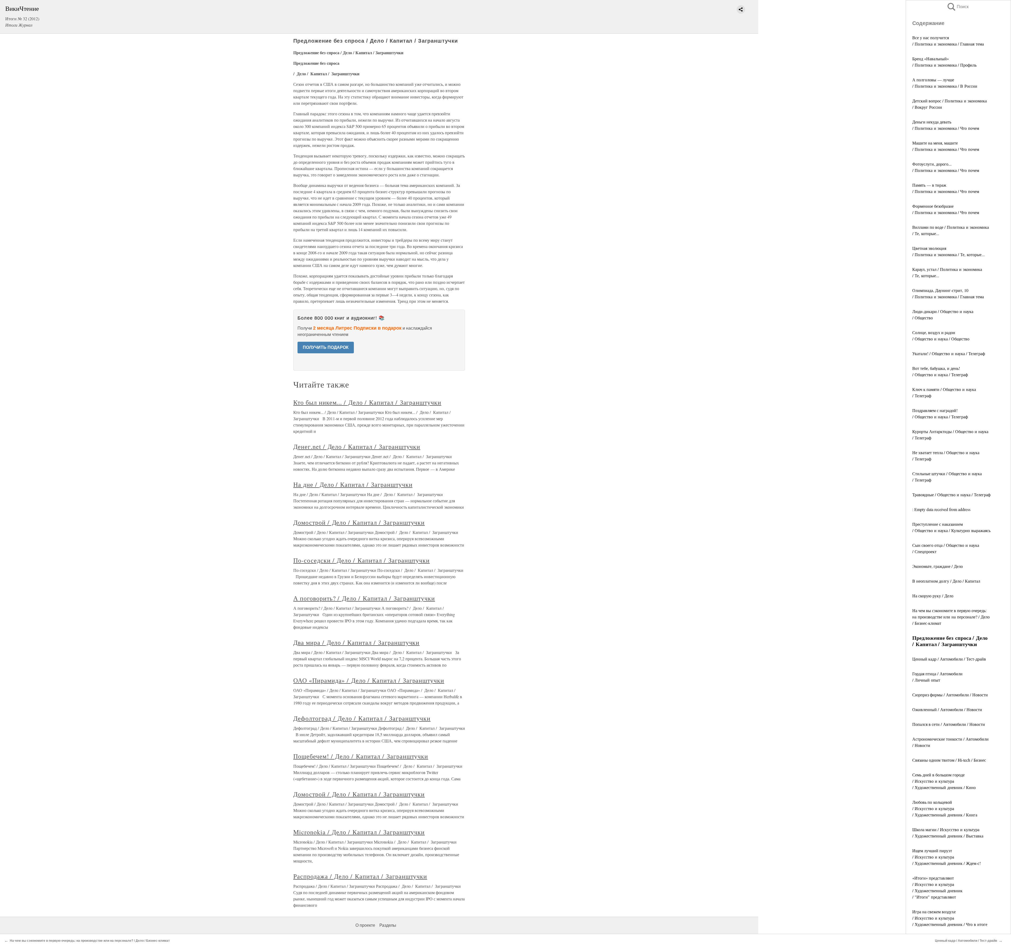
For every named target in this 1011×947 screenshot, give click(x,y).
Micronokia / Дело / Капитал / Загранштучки (359, 832)
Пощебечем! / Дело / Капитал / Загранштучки (360, 756)
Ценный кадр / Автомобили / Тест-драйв (949, 659)
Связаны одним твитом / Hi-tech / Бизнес (949, 760)
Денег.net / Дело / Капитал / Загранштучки (356, 446)
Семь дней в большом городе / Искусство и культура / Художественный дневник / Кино (944, 781)
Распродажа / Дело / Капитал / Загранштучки (360, 876)
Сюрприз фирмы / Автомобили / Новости (950, 694)
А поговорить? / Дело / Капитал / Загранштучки (364, 598)
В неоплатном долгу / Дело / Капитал (946, 581)
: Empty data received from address (941, 509)
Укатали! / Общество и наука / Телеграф (948, 353)
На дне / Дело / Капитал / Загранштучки (352, 484)
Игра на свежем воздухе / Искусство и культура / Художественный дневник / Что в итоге (949, 918)
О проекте (365, 925)
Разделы (387, 925)
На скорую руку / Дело (932, 595)
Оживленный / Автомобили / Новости (947, 709)
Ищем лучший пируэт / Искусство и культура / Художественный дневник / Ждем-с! (946, 857)
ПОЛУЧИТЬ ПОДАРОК (326, 347)
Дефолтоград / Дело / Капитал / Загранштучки (361, 718)
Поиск (957, 6)
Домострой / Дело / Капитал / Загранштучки (359, 522)
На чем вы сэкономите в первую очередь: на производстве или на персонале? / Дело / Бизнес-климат (951, 617)
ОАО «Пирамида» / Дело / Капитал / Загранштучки (368, 680)
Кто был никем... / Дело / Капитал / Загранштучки (367, 402)
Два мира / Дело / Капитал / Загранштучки (356, 642)
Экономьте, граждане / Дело (937, 566)
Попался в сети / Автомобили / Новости (948, 724)
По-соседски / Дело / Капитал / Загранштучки (361, 560)
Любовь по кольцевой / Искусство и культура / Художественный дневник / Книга (944, 808)
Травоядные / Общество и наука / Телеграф (951, 494)
